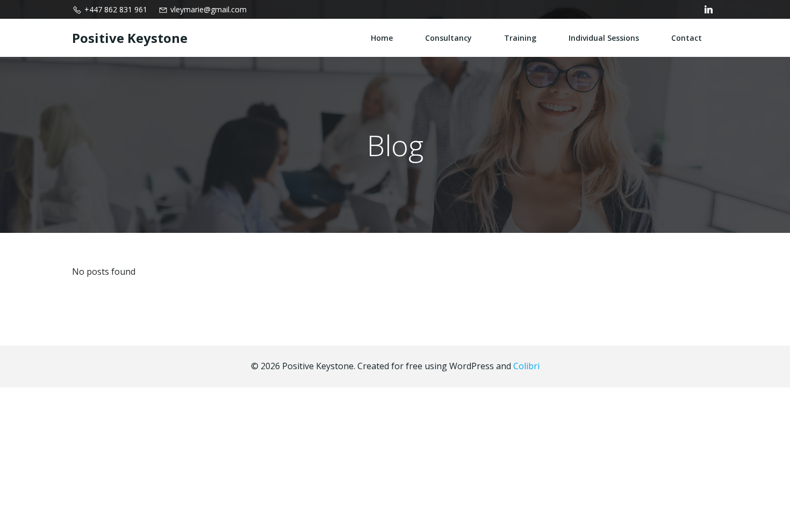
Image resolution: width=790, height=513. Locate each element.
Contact (686, 38)
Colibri (526, 366)
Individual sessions (604, 38)
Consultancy (448, 38)
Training (520, 38)
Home (382, 38)
